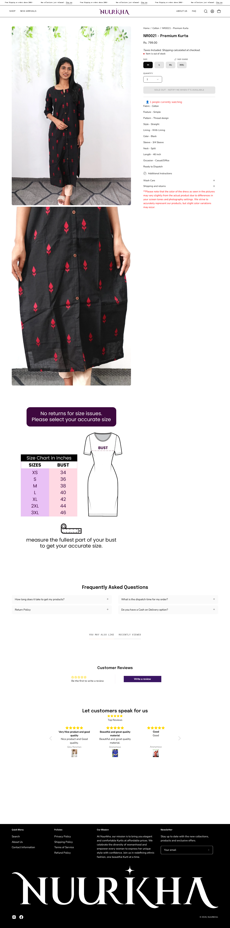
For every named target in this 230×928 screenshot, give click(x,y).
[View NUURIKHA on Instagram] (14, 917)
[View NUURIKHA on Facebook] (21, 917)
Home (146, 28)
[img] (115, 716)
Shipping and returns (154, 186)
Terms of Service (64, 847)
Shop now (69, 2)
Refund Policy (62, 852)
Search (16, 836)
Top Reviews (115, 720)
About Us (17, 842)
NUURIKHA (213, 917)
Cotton (155, 28)
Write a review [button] (142, 679)
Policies (58, 830)
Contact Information (23, 847)
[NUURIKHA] (115, 11)
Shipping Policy (63, 842)
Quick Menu (18, 830)
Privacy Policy (62, 836)
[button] (205, 11)
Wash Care (149, 180)
